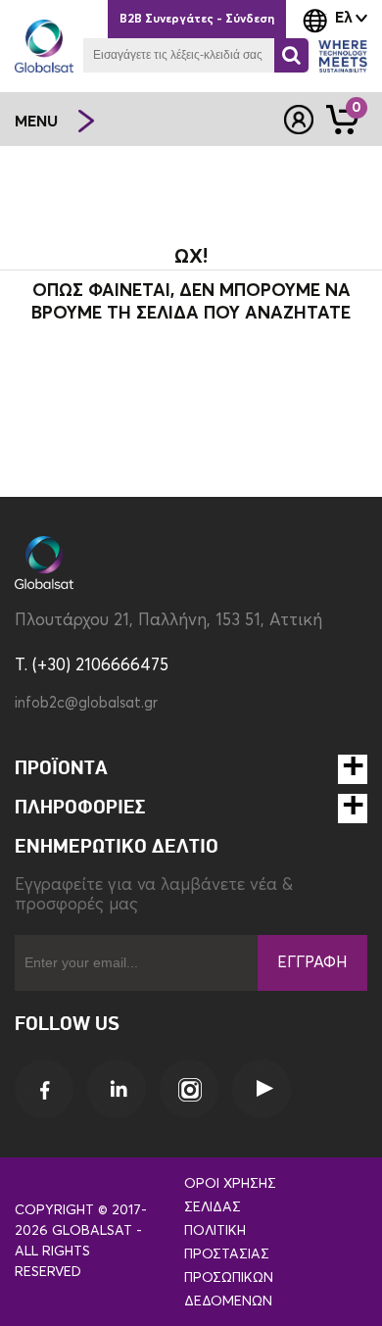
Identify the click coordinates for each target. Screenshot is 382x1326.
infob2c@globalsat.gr (86, 703)
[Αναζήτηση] (291, 55)
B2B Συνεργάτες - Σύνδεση (196, 19)
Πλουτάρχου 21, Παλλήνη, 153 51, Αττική (168, 621)
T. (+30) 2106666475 (91, 666)
